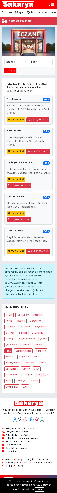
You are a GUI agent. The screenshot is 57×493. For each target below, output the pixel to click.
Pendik (42, 363)
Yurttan (7, 12)
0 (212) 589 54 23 (21, 185)
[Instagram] (25, 419)
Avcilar (9, 321)
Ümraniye (20, 381)
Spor (25, 463)
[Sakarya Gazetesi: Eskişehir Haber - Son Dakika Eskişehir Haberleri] (18, 5)
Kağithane (24, 357)
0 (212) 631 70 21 (39, 120)
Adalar (9, 315)
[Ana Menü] (52, 4)
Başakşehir (25, 327)
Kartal (36, 357)
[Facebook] (15, 419)
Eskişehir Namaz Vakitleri (18, 435)
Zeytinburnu (12, 387)
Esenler (25, 345)
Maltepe (30, 363)
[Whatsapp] (42, 419)
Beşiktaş (10, 333)
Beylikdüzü (37, 333)
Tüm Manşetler (13, 445)
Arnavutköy (23, 315)
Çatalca (43, 339)
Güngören (41, 351)
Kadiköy (10, 357)
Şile (38, 375)
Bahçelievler (36, 321)
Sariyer (26, 369)
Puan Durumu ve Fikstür (18, 441)
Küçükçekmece (13, 363)
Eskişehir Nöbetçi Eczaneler (20, 429)
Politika (8, 466)
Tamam (40, 489)
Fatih (8, 351)
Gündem (43, 12)
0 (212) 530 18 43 (40, 251)
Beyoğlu (10, 339)
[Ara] (48, 4)
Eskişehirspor (11, 463)
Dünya (19, 12)
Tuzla (8, 381)
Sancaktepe (12, 369)
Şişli (46, 375)
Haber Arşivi (12, 451)
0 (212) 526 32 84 (21, 219)
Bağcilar (21, 321)
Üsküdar (34, 381)
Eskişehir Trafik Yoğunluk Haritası (22, 438)
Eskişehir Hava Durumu (17, 432)
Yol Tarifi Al (17, 120)
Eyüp (25, 387)
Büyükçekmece (27, 339)
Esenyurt (38, 345)
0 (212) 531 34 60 (40, 151)
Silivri (36, 369)
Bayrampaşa (41, 327)
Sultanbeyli (11, 375)
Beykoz (23, 333)
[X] (20, 419)
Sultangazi (26, 375)
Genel (49, 463)
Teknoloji (37, 463)
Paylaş (12, 70)
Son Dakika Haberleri (16, 448)
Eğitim (30, 12)
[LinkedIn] (31, 419)
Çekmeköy (11, 345)
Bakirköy (10, 327)
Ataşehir (37, 315)
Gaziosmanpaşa (23, 351)
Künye (20, 466)
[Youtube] (36, 419)
